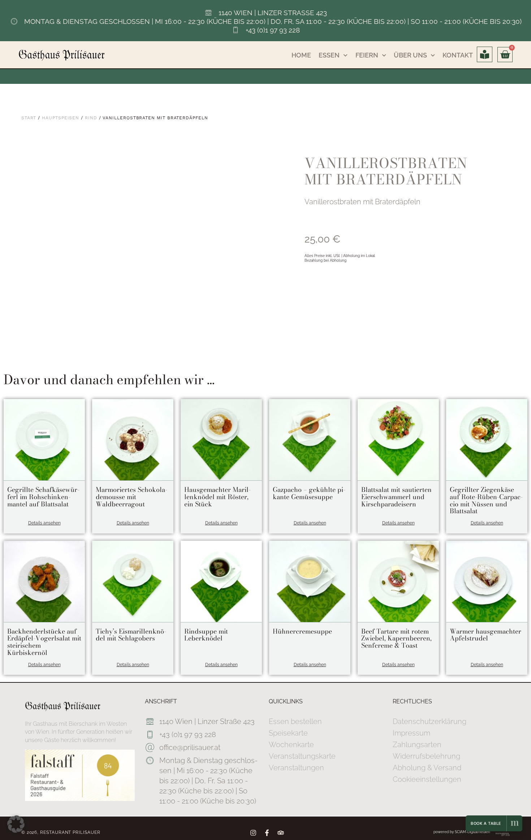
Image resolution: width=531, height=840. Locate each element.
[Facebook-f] (267, 833)
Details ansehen (44, 523)
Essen (329, 55)
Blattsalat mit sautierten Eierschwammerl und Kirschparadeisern (396, 497)
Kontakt (457, 55)
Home (301, 55)
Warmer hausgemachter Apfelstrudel (485, 634)
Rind (91, 117)
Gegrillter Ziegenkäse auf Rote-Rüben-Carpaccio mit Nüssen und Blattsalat (486, 500)
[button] (16, 824)
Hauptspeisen (60, 117)
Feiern (366, 55)
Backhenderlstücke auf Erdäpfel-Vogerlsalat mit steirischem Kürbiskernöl (44, 641)
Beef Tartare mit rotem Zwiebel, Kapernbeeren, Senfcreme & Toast (396, 638)
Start (28, 117)
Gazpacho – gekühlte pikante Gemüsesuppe (309, 493)
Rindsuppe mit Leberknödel (206, 634)
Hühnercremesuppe (302, 631)
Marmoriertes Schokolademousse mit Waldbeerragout (131, 497)
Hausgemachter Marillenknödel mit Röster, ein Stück (217, 497)
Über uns (410, 55)
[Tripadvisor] (280, 833)
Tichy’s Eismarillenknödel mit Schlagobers (131, 634)
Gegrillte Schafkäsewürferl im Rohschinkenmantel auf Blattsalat (43, 497)
